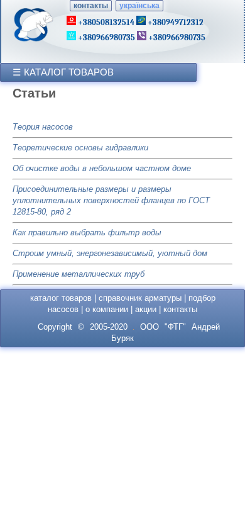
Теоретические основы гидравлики (80, 147)
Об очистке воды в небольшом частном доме (102, 168)
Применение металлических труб (78, 274)
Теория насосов (43, 126)
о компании (106, 309)
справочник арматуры (140, 298)
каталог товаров (61, 298)
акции (145, 309)
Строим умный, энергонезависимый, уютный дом (110, 253)
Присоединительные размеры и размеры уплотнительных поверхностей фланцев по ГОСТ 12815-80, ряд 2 (111, 200)
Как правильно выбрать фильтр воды (87, 232)
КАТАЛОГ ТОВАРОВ (69, 72)
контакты (91, 5)
